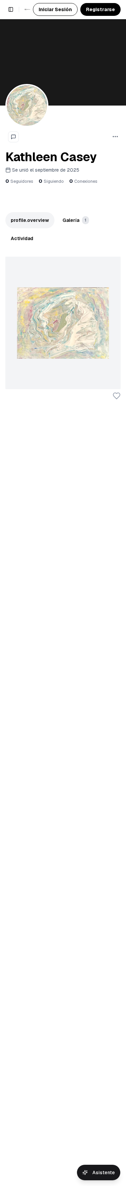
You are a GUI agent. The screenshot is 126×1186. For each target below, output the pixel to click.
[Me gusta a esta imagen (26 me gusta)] (117, 396)
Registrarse (100, 9)
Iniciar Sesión (55, 9)
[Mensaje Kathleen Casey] (13, 137)
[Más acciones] (115, 136)
